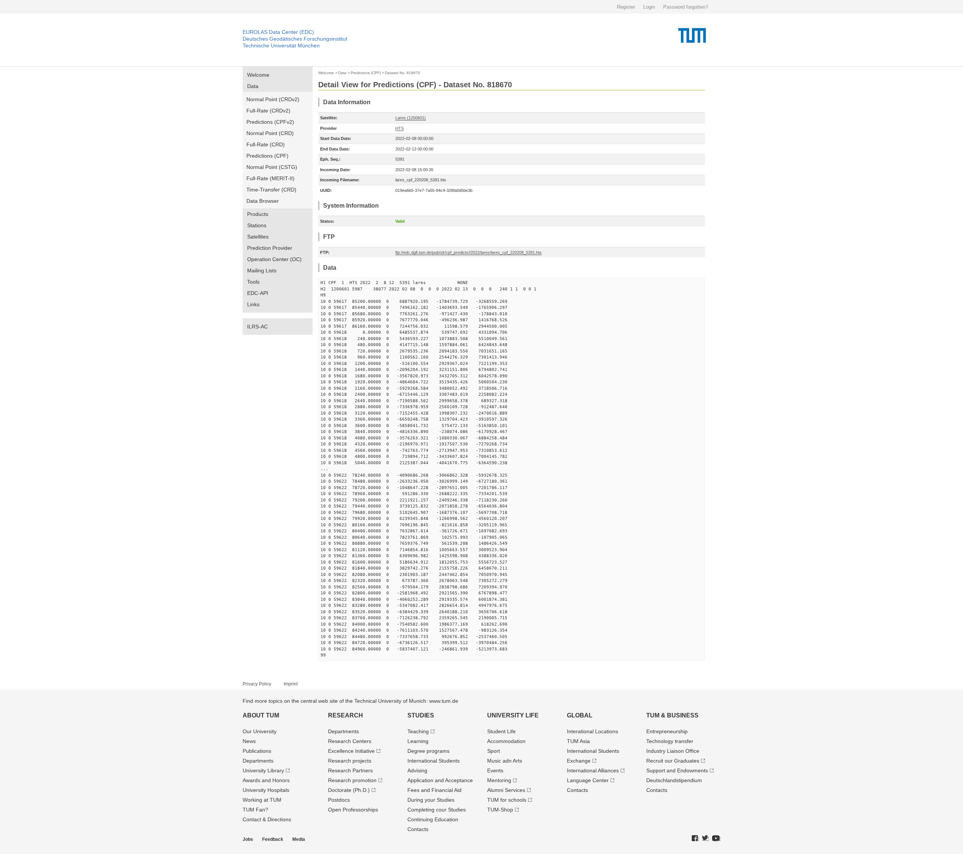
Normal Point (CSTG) (271, 167)
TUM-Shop (500, 810)
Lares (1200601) (410, 117)
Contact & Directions (267, 819)
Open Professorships (353, 810)
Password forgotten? (685, 7)
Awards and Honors (266, 780)
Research (345, 715)
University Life (513, 715)
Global (579, 715)
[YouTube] (716, 838)
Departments (258, 761)
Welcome (258, 75)
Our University (259, 731)
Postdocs (339, 800)
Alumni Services (506, 790)
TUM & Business (672, 715)
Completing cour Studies (436, 810)
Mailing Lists (261, 270)
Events (495, 770)
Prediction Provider (269, 248)
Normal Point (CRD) (270, 133)
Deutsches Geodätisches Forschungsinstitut (295, 39)
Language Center (588, 780)
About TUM (261, 715)
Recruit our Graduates (672, 761)
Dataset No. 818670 (402, 73)
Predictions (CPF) (267, 156)
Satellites (258, 237)
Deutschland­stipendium (674, 780)
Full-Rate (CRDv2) (268, 111)
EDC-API (257, 293)
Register (626, 7)
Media (298, 839)
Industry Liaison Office (672, 751)
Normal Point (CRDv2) (272, 99)
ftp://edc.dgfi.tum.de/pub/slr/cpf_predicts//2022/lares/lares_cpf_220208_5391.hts (468, 252)
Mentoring (499, 780)
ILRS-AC (257, 327)
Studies (420, 715)
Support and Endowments (677, 770)
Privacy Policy (257, 684)
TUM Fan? (255, 810)
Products (257, 214)
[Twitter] (705, 838)
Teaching (418, 731)
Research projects (349, 761)
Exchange (579, 761)
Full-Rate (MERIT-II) (270, 178)
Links (253, 304)
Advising (417, 770)
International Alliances (593, 770)
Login (649, 7)
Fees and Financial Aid (434, 790)
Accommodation (506, 741)
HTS (399, 128)
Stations (256, 225)
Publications (257, 751)
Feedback (272, 839)
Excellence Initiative (351, 751)
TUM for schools (506, 800)
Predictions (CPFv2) (270, 122)
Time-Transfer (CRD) (271, 190)
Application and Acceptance (440, 780)
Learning (417, 741)
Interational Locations (592, 731)
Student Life (501, 731)
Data (252, 86)
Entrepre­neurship (667, 731)
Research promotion (352, 780)
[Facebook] (695, 838)
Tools (253, 282)
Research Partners (350, 770)
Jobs (248, 839)
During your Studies (430, 800)
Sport (493, 751)
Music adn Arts (504, 761)
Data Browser (262, 201)
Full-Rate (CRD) (265, 144)
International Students (433, 761)
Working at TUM (262, 800)
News (249, 741)
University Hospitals (266, 790)
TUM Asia (578, 741)
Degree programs (428, 751)
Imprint (291, 684)
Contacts (417, 829)
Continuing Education (432, 819)
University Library (263, 770)
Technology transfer (669, 741)
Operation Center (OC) (274, 259)
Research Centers (349, 741)
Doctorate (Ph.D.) (349, 790)
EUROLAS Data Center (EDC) (278, 32)
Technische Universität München (281, 46)
